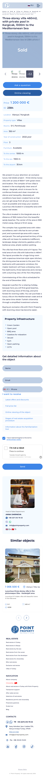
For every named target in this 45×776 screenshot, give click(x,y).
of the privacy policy (14, 439)
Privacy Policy (22, 769)
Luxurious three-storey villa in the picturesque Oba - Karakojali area (20, 592)
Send (22, 466)
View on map (14, 732)
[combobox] (7, 389)
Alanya (26, 11)
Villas (18, 11)
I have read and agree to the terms (19, 438)
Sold (11, 11)
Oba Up (37, 587)
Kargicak (35, 11)
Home (4, 11)
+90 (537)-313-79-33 (23, 722)
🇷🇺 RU (31, 5)
